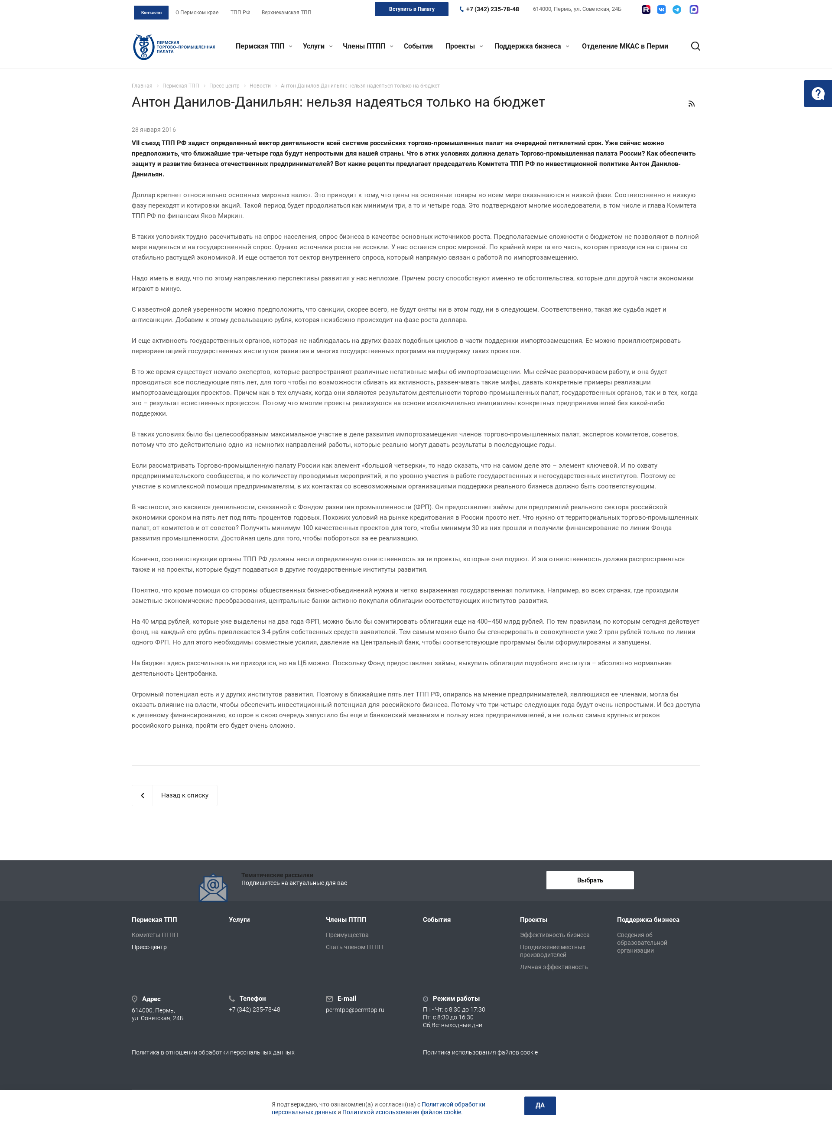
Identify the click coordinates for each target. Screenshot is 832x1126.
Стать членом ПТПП (354, 947)
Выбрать (590, 880)
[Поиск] (691, 46)
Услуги (314, 46)
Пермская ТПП (261, 46)
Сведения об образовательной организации (642, 942)
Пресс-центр (149, 947)
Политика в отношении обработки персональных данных (213, 1052)
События (418, 46)
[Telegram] (677, 9)
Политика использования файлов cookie (480, 1052)
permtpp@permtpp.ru (355, 1009)
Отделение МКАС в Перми (625, 46)
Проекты (461, 46)
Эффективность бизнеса (555, 934)
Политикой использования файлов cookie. (402, 1112)
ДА (540, 1105)
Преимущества (347, 934)
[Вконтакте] (661, 9)
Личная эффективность (554, 966)
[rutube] (646, 9)
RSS (691, 103)
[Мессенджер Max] (694, 9)
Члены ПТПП (365, 46)
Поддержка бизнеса (528, 46)
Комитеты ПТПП (155, 934)
